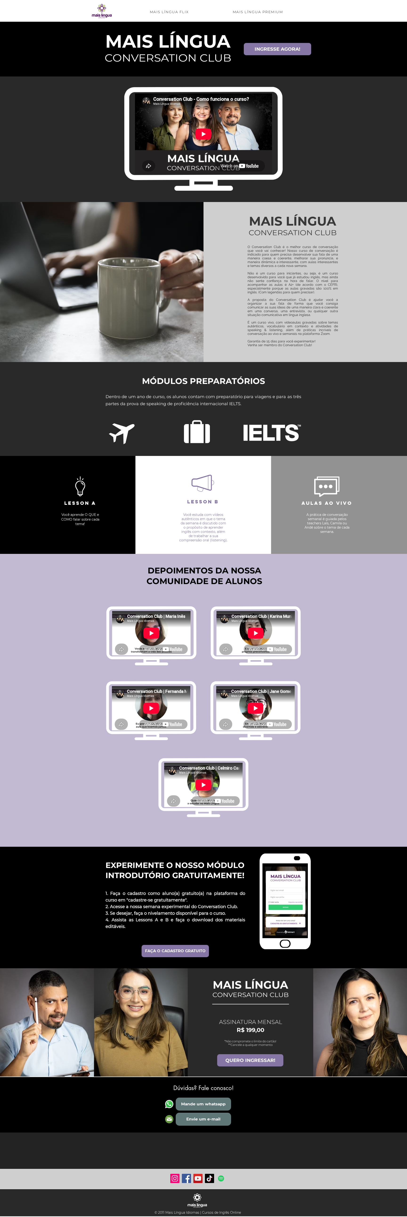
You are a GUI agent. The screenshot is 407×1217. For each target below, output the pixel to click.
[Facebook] (186, 1178)
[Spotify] (221, 1178)
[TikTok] (209, 1178)
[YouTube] (198, 1178)
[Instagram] (174, 1178)
